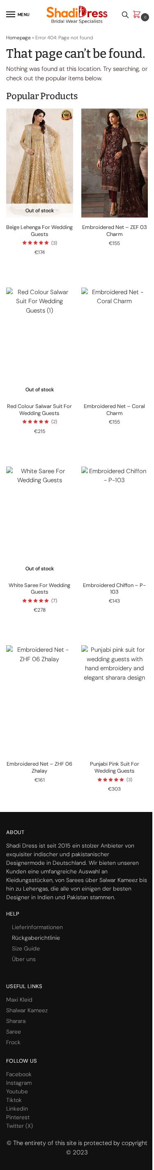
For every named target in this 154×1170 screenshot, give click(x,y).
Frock (13, 1042)
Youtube (17, 1091)
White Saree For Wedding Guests (39, 589)
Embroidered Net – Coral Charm (114, 410)
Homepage (18, 37)
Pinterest (18, 1117)
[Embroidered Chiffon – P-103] (114, 521)
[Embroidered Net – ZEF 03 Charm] (114, 163)
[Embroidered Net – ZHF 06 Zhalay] (39, 699)
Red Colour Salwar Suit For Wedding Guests (39, 410)
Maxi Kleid (19, 999)
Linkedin (17, 1108)
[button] (138, 15)
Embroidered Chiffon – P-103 (114, 589)
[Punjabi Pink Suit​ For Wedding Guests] (114, 699)
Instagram (19, 1082)
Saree (13, 1031)
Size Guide (26, 948)
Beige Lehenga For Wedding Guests (39, 231)
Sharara (15, 1021)
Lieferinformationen (37, 927)
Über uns (24, 959)
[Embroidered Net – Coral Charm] (114, 342)
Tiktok (14, 1100)
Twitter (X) (19, 1125)
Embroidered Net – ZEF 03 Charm (114, 231)
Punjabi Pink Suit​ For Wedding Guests (114, 767)
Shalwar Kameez (27, 1010)
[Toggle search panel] (125, 14)
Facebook (19, 1074)
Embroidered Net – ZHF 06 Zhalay (39, 767)
